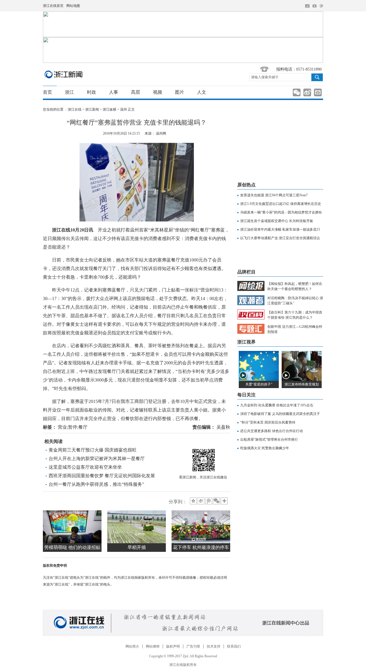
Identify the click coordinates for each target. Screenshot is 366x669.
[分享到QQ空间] (193, 501)
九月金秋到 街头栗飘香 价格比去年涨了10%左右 (276, 405)
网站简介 (132, 646)
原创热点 (246, 184)
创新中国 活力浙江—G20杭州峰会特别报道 (294, 329)
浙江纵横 (109, 109)
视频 (157, 92)
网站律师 (153, 646)
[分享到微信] (216, 501)
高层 (135, 92)
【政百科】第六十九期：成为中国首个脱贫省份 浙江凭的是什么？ (294, 314)
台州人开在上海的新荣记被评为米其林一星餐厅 (97, 458)
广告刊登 (193, 646)
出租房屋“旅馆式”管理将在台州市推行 (269, 440)
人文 (201, 92)
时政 (91, 92)
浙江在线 (74, 109)
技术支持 (213, 646)
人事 (113, 92)
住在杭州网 (307, 6)
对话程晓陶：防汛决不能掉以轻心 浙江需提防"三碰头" (295, 300)
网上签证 (321, 6)
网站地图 (73, 6)
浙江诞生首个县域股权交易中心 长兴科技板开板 (276, 221)
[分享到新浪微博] (201, 501)
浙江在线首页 (53, 6)
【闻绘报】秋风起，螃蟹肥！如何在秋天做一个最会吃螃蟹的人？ (294, 286)
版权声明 (173, 646)
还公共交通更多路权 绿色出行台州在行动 (271, 431)
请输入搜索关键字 (265, 77)
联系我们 (234, 646)
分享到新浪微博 (307, 92)
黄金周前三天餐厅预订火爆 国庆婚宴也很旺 (93, 450)
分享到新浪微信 (297, 92)
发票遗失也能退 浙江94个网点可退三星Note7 (274, 195)
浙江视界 (246, 342)
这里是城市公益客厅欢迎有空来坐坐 (85, 467)
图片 (179, 92)
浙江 (69, 92)
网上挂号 (315, 5)
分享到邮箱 (318, 92)
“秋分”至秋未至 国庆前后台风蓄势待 (267, 422)
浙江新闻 (63, 74)
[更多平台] (224, 501)
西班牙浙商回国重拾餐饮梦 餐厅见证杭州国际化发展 (102, 475)
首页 (47, 92)
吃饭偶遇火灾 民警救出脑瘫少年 (264, 448)
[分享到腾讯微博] (208, 501)
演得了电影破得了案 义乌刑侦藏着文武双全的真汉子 (280, 414)
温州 (123, 109)
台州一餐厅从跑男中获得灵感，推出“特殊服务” (96, 484)
